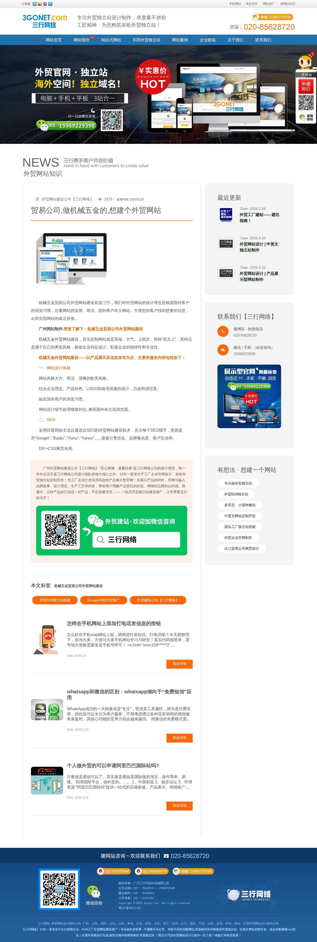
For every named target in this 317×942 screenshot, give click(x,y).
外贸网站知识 (43, 173)
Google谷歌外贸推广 (104, 600)
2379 (107, 199)
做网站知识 (287, 3)
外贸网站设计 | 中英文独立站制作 (259, 247)
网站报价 (81, 40)
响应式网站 (111, 40)
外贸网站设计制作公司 (66, 923)
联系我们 (263, 40)
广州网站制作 (51, 329)
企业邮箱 (208, 40)
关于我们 (235, 40)
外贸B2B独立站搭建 (55, 600)
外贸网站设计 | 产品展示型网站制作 (259, 276)
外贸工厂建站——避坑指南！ (259, 218)
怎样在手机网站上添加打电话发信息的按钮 (114, 623)
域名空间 (252, 3)
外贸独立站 (147, 935)
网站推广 (269, 3)
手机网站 (235, 3)
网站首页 (54, 40)
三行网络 (44, 923)
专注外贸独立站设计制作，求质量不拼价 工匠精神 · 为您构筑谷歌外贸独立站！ (121, 21)
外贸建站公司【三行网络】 (158, 600)
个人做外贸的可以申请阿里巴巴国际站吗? (113, 765)
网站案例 (180, 40)
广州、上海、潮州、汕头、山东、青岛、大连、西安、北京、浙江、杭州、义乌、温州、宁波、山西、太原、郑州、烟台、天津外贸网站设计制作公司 (181, 923)
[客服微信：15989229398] (306, 117)
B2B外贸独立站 (146, 40)
